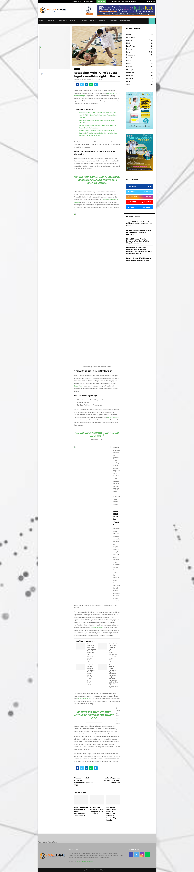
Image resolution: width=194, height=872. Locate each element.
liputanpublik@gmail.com (85, 861)
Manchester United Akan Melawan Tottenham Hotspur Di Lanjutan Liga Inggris (111, 813)
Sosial (128, 84)
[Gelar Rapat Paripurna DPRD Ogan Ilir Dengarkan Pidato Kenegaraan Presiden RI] (102, 646)
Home (41, 20)
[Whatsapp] (147, 854)
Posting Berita (125, 20)
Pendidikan (50, 20)
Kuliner (128, 64)
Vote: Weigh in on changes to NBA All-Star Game (111, 780)
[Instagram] (142, 854)
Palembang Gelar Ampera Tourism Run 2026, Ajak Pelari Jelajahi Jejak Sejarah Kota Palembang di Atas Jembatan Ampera (98, 115)
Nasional (129, 67)
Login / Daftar (89, 1)
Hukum (83, 20)
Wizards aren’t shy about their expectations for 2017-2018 (84, 781)
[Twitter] (136, 854)
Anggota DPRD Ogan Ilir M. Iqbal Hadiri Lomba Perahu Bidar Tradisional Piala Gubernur (91, 650)
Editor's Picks (130, 46)
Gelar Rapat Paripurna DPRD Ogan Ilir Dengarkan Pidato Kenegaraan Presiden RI (113, 650)
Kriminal (102, 20)
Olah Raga (76, 69)
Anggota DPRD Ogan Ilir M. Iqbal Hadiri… (124, 1)
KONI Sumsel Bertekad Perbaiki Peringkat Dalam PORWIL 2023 (97, 810)
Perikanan (129, 75)
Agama (128, 34)
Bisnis (92, 20)
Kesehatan (129, 58)
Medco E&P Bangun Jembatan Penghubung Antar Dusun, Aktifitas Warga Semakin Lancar (91, 671)
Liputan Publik (79, 79)
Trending (112, 20)
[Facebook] (131, 854)
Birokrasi (62, 20)
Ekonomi (129, 49)
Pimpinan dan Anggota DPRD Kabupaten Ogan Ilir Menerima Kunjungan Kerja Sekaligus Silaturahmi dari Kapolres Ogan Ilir (113, 674)
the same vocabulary (84, 699)
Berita (128, 37)
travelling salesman (97, 628)
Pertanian (73, 20)
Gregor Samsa (78, 386)
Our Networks (132, 180)
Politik (128, 81)
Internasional (130, 55)
